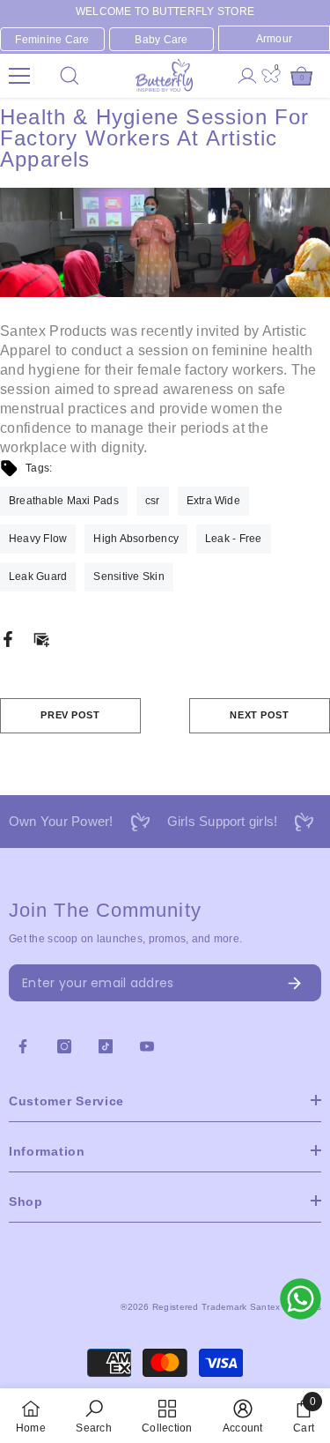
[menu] (19, 75)
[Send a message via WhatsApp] (300, 1299)
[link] (93, 1415)
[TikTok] (106, 1046)
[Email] (41, 638)
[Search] (69, 76)
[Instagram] (64, 1046)
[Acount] (247, 76)
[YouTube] (147, 1046)
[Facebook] (8, 638)
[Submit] (253, 982)
